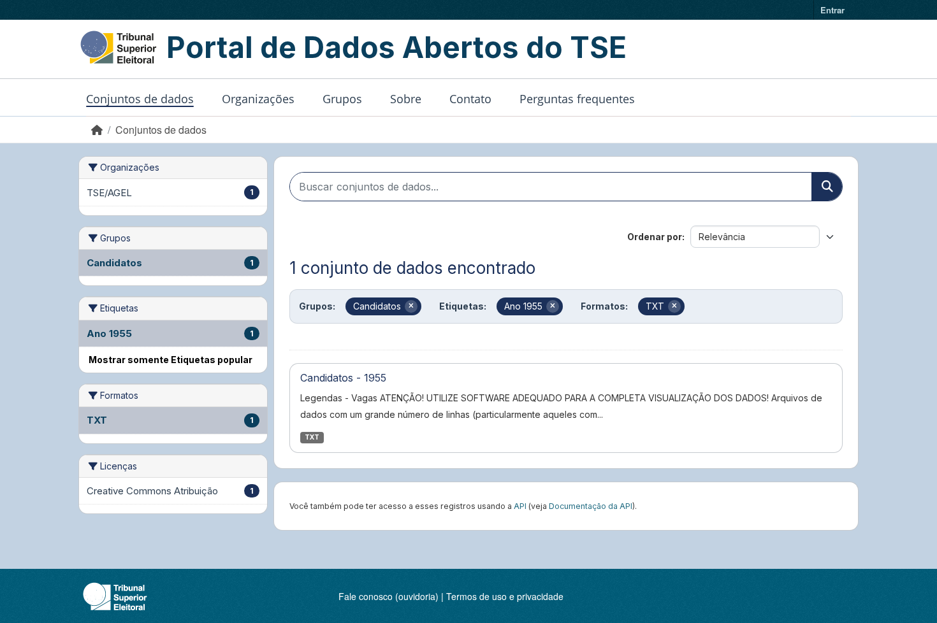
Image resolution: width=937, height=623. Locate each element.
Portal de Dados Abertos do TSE (396, 47)
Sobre (405, 98)
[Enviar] (826, 187)
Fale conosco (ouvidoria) (388, 596)
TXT (312, 437)
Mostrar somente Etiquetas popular (170, 359)
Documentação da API (590, 506)
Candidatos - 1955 (343, 377)
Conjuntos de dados (140, 98)
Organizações (258, 98)
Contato (470, 98)
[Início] (97, 129)
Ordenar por (654, 236)
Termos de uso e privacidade (504, 596)
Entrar (832, 10)
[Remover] (411, 306)
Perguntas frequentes (577, 98)
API (520, 506)
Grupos (342, 98)
